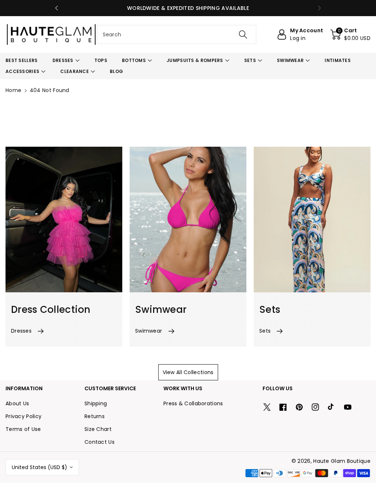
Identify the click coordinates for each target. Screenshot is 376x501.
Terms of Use (23, 429)
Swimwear (148, 330)
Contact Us (99, 442)
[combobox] (176, 34)
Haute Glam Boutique (341, 461)
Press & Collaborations (193, 403)
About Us (17, 403)
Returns (94, 416)
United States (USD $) (39, 467)
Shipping (95, 403)
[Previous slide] (56, 8)
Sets (265, 330)
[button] (350, 34)
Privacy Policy (23, 416)
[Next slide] (319, 8)
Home (13, 90)
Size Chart (98, 429)
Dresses (21, 330)
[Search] (243, 34)
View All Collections (188, 372)
